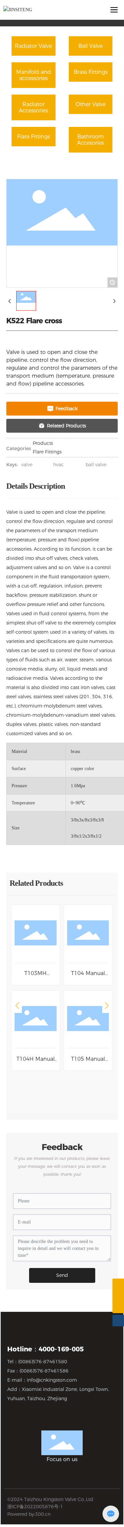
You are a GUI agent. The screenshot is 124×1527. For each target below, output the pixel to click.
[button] (17, 1005)
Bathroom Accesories (90, 139)
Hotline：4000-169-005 (45, 1349)
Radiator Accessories (33, 107)
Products (43, 443)
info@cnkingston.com (52, 1380)
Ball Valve (90, 46)
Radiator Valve (33, 46)
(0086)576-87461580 (42, 1362)
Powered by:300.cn (29, 1514)
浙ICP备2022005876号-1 (35, 1507)
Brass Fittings (90, 72)
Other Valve (90, 104)
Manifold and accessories (33, 75)
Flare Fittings (33, 136)
